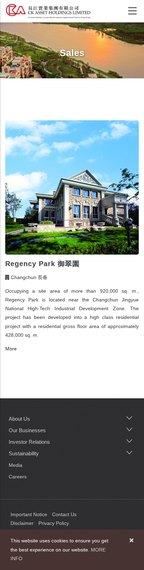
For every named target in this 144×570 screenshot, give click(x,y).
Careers (18, 476)
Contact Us (64, 514)
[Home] (48, 11)
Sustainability (24, 453)
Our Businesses (27, 430)
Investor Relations (29, 442)
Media (15, 465)
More (11, 348)
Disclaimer (22, 523)
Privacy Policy (53, 523)
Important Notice (28, 514)
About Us (19, 419)
